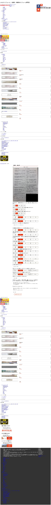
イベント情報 (4, 19)
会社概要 (7, 449)
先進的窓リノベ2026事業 (5, 24)
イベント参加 (19, 456)
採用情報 (4, 10)
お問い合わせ (11, 456)
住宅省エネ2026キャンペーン (6, 23)
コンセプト (23, 449)
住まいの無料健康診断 (6, 496)
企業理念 (4, 7)
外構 (3, 16)
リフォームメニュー (40, 451)
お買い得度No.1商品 (5, 386)
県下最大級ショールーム (12, 5)
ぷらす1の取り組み (4, 488)
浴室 (3, 56)
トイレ (3, 13)
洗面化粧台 (4, 14)
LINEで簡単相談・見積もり (6, 456)
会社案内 (3, 42)
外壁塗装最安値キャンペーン (26, 454)
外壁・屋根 (4, 15)
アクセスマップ (4, 8)
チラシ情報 (4, 20)
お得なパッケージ (5, 122)
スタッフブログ (4, 9)
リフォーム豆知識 (5, 485)
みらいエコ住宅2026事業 (6, 494)
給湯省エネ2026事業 (5, 25)
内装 (3, 58)
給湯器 (3, 11)
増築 (3, 17)
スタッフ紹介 (4, 309)
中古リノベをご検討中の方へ (6, 453)
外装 (3, 391)
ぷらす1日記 (4, 486)
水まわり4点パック (5, 22)
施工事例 (39, 449)
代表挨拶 (10, 6)
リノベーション (5, 127)
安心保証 (4, 26)
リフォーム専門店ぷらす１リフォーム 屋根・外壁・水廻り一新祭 (9, 21)
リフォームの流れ (5, 27)
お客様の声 (3, 18)
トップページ (3, 448)
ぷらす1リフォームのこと (13, 4)
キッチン (4, 12)
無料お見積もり (15, 456)
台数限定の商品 (5, 123)
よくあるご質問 (4, 28)
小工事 (4, 130)
